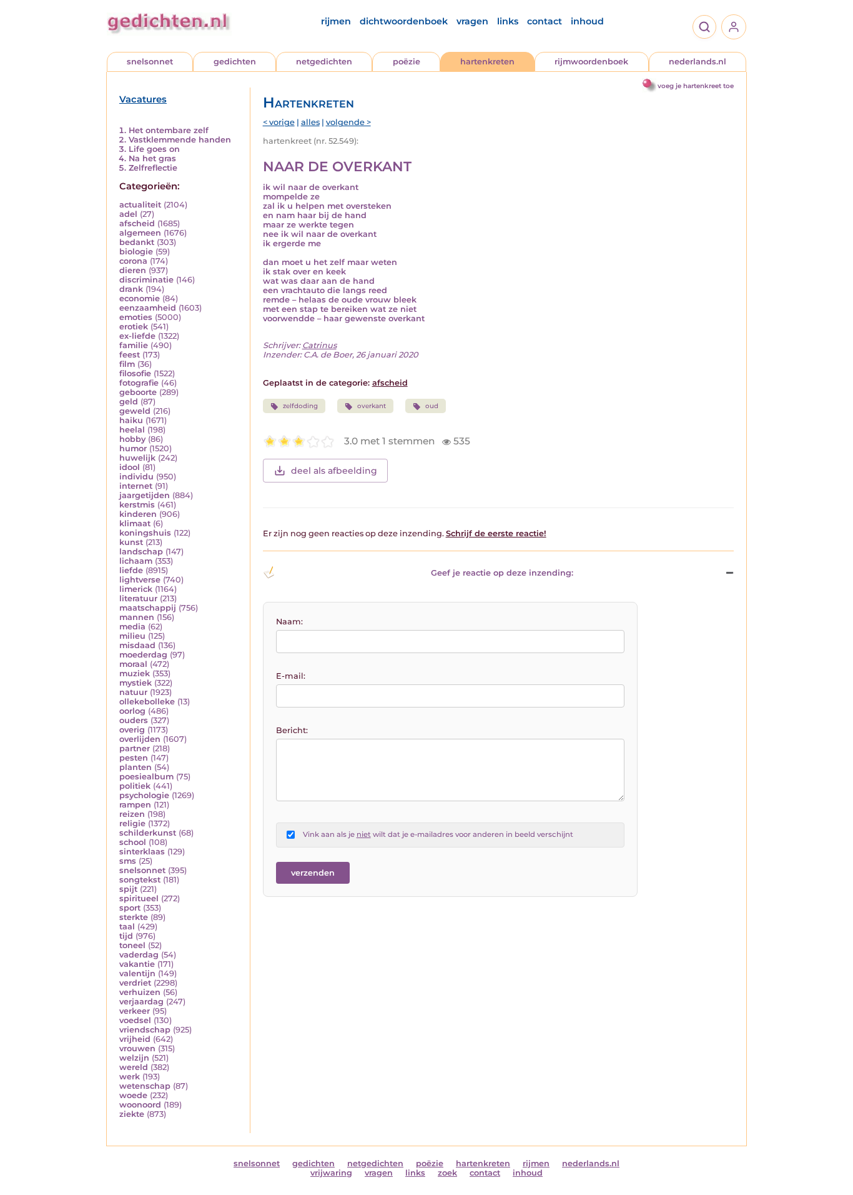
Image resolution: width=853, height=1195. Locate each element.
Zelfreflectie (153, 167)
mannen (136, 617)
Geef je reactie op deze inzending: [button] (502, 573)
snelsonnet (150, 61)
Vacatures (143, 99)
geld (128, 401)
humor (133, 448)
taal (127, 926)
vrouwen (137, 1048)
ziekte (131, 1114)
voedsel (135, 1020)
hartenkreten (487, 61)
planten (135, 767)
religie (132, 823)
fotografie (139, 383)
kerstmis (137, 504)
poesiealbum (146, 776)
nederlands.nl (697, 61)
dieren (132, 270)
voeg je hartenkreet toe (696, 86)
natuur (133, 692)
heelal (132, 429)
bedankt (136, 242)
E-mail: (290, 676)
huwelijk (137, 457)
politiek (134, 786)
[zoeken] (704, 27)
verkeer (134, 1011)
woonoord (140, 1104)
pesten (133, 757)
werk (129, 1076)
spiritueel (139, 898)
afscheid (137, 223)
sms (127, 861)
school (132, 842)
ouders (133, 720)
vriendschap (144, 1029)
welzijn (134, 1057)
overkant (371, 406)
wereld (133, 1067)
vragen (472, 21)
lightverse (139, 579)
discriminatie (146, 279)
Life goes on (154, 149)
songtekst (139, 879)
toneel (132, 945)
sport (130, 907)
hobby (132, 439)
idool (129, 467)
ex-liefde (137, 336)
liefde (131, 570)
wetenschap (144, 1086)
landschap (141, 551)
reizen (132, 814)
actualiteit (140, 204)
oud (431, 406)
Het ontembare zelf (169, 130)
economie (139, 298)
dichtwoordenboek (404, 21)
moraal (133, 664)
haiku (131, 420)
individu (136, 476)
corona (133, 261)
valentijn (137, 973)
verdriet (135, 983)
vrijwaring (331, 1173)
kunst (131, 542)
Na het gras (152, 158)
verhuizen (139, 992)
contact (544, 21)
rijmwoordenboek (591, 61)
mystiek (135, 683)
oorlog (132, 711)
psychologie (144, 795)
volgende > (348, 122)
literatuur (138, 598)
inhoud (587, 21)
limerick (135, 589)
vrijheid (134, 1039)
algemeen (140, 233)
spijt (128, 889)
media (132, 626)
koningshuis (145, 533)
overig (132, 729)
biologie (136, 251)
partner (134, 748)
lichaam (135, 561)
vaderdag (139, 954)
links (507, 21)
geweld (134, 411)
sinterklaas (142, 851)
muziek (134, 673)
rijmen (336, 21)
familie (133, 345)
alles (310, 122)
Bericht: (292, 730)
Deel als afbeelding (334, 470)
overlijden (139, 739)
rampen (135, 804)
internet (135, 486)
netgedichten (324, 61)
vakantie (137, 964)
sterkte (133, 917)
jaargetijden (144, 495)
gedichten (235, 61)
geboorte (138, 392)
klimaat (134, 523)
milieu (132, 636)
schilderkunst (147, 833)
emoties (135, 317)
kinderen (138, 514)
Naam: (289, 621)
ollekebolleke (147, 701)
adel (128, 214)
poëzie (406, 61)
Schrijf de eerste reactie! (496, 533)
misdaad (137, 645)
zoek (447, 1173)
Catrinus (319, 345)
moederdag (143, 654)
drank (131, 289)
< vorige (279, 122)
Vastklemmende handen (180, 139)
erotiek (133, 326)
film (127, 364)
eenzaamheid (147, 307)
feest (129, 354)
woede (133, 1095)
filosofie (135, 373)
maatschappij (147, 607)
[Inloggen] (733, 26)
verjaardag (141, 1001)
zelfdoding (300, 406)
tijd (126, 936)
